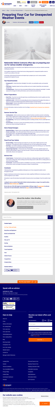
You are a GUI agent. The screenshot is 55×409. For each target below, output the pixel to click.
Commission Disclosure (8, 377)
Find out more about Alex (24, 207)
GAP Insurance (31, 379)
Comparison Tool (6, 344)
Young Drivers (7, 259)
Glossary (5, 379)
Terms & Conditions (7, 366)
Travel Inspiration (8, 249)
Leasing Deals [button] (33, 6)
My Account (53, 2)
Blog (4, 339)
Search (28, 2)
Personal (45, 2)
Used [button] (26, 5)
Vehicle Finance (8, 255)
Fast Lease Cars (6, 329)
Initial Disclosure (31, 374)
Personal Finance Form (33, 361)
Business (33, 2)
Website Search (6, 349)
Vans (5, 252)
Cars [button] (14, 5)
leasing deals (41, 186)
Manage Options (44, 396)
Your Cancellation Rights (8, 369)
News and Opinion (8, 246)
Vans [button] (20, 5)
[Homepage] (6, 3)
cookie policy (5, 405)
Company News (7, 262)
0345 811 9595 (50, 2)
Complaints (30, 371)
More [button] (51, 5)
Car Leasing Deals (7, 326)
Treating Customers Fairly (33, 366)
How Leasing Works (7, 336)
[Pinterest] (18, 270)
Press (4, 321)
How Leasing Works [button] (43, 6)
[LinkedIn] (8, 270)
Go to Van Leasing (7, 347)
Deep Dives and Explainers (10, 230)
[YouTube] (11, 270)
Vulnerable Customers (33, 369)
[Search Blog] (50, 217)
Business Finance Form (33, 364)
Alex (9, 22)
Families (6, 236)
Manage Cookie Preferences (9, 355)
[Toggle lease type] (39, 2)
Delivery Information (7, 323)
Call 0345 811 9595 (8, 291)
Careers (4, 364)
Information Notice (32, 377)
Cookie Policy (6, 374)
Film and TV (7, 239)
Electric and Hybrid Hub (9, 233)
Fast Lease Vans (6, 331)
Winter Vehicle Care (14, 183)
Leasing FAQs (6, 361)
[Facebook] (5, 270)
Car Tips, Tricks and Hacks (10, 227)
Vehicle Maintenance (7, 334)
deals (27, 187)
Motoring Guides (6, 342)
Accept (46, 403)
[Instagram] (15, 270)
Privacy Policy (37, 335)
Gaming (6, 243)
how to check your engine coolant (38, 118)
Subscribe (39, 339)
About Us (5, 318)
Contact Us (5, 352)
